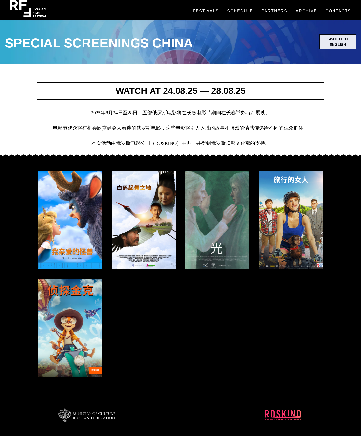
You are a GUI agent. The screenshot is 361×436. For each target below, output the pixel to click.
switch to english (337, 42)
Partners (274, 11)
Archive (306, 11)
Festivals (206, 11)
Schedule (240, 11)
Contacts (338, 11)
